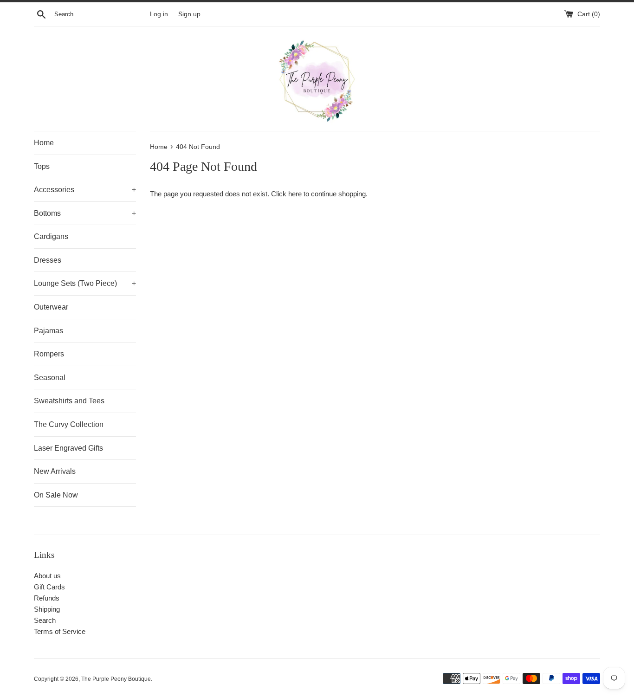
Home (44, 143)
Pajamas (48, 331)
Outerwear (51, 307)
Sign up (189, 14)
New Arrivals (55, 471)
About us (47, 576)
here (295, 194)
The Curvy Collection (69, 424)
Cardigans (51, 236)
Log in (159, 14)
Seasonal (49, 377)
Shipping (47, 609)
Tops (42, 166)
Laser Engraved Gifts (68, 448)
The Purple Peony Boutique (116, 679)
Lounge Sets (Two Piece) (85, 283)
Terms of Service (59, 631)
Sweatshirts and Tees (69, 401)
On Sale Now (56, 495)
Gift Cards (49, 587)
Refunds (46, 598)
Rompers (49, 354)
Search (45, 620)
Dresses (47, 260)
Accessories (85, 190)
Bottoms (85, 213)
